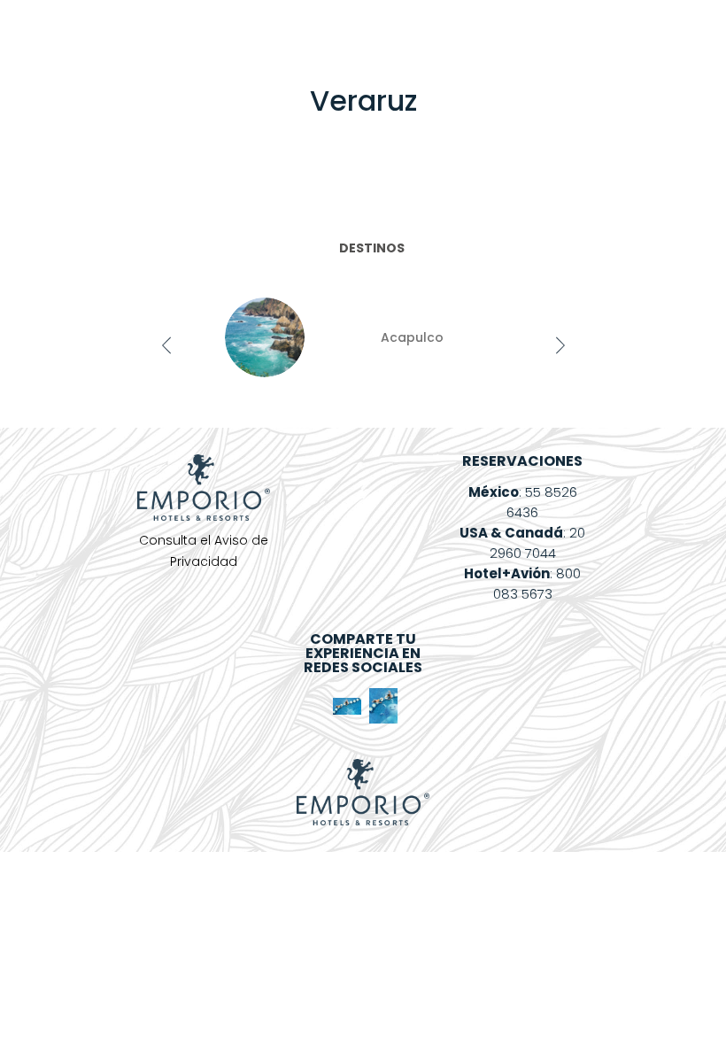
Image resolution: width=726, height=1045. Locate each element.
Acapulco (412, 337)
